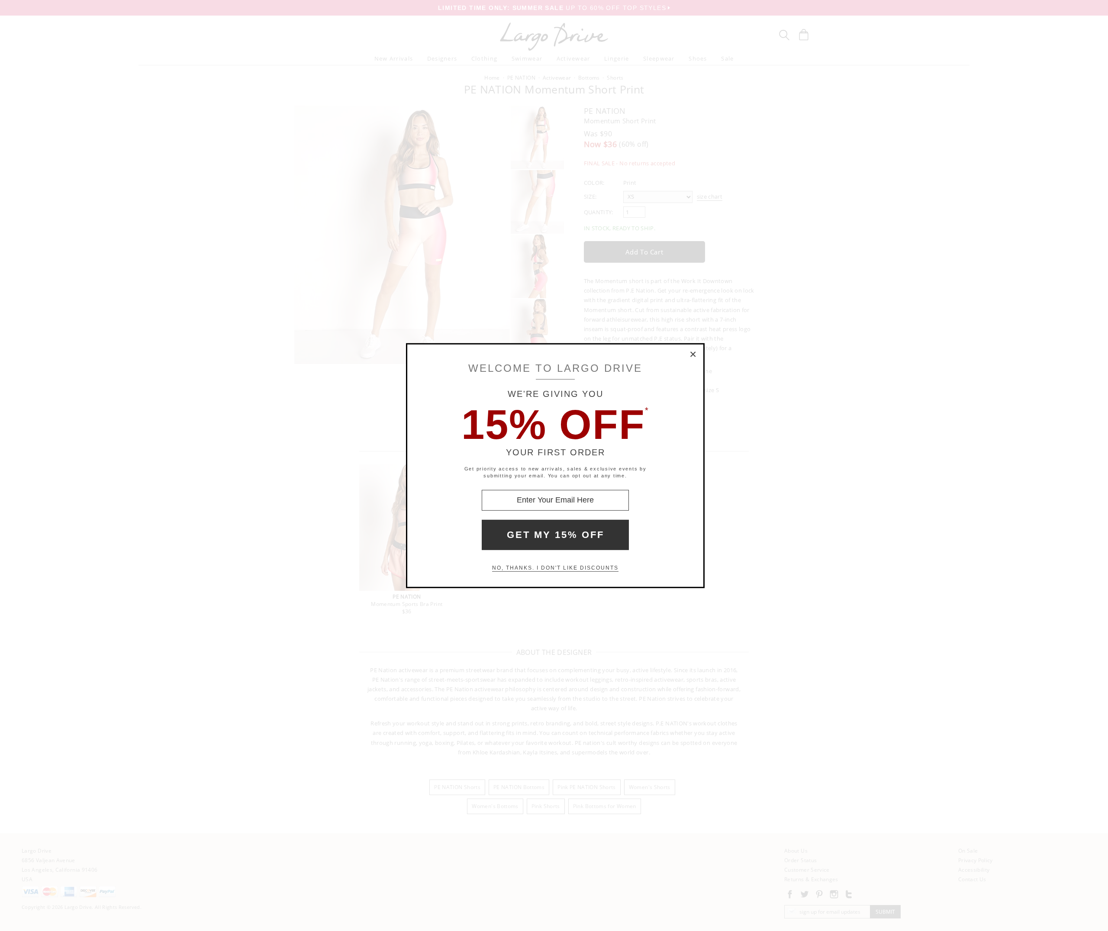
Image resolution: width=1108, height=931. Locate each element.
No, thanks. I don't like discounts (555, 568)
